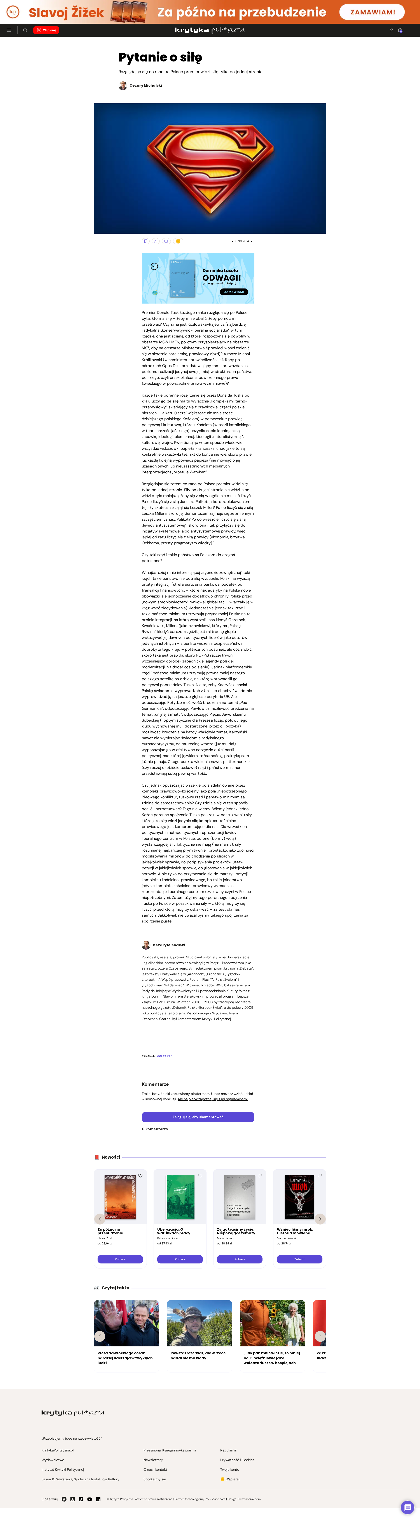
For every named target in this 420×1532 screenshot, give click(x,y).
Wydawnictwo (53, 1460)
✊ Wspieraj (230, 1479)
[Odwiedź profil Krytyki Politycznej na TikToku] (81, 1499)
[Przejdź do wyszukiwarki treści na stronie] (25, 30)
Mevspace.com (215, 1499)
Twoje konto (229, 1469)
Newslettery (153, 1460)
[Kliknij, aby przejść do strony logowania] (391, 30)
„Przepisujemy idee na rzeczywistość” (72, 1438)
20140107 (164, 1056)
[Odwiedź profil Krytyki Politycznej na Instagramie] (72, 1499)
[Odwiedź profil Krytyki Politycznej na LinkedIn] (98, 1499)
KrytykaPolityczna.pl (58, 1450)
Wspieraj (49, 30)
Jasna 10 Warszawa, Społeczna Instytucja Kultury (80, 1479)
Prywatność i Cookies (237, 1460)
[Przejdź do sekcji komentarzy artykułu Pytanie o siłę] (166, 241)
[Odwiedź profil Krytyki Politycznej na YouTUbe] (89, 1499)
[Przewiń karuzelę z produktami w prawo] (320, 1219)
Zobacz (120, 1259)
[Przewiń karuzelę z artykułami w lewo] (99, 1336)
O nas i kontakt (155, 1469)
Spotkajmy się (155, 1479)
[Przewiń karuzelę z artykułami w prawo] (320, 1336)
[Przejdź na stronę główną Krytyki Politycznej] (73, 1413)
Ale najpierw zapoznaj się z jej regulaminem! (213, 1099)
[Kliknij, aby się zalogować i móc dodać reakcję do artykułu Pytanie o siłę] (178, 241)
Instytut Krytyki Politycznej (63, 1469)
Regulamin (228, 1450)
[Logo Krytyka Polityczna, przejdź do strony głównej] (210, 30)
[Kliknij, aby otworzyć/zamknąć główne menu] (9, 30)
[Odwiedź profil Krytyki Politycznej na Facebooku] (64, 1499)
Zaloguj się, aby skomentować (198, 1117)
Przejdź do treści (22, 13)
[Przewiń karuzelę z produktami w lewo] (99, 1219)
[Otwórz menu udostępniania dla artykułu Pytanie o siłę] (156, 241)
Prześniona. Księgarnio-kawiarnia (170, 1450)
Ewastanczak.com (249, 1499)
